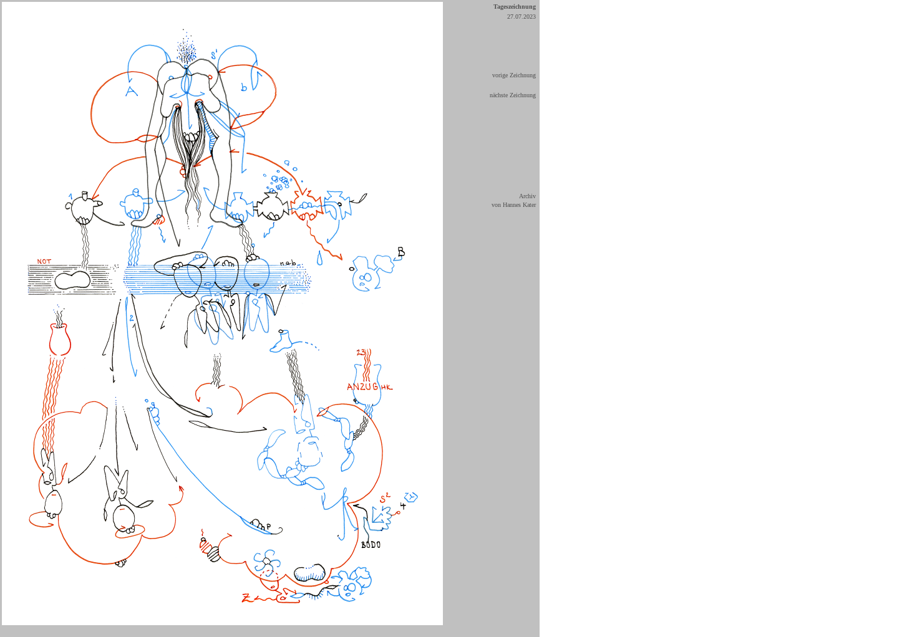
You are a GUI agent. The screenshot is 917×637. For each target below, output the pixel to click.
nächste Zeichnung (513, 95)
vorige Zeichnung (514, 75)
